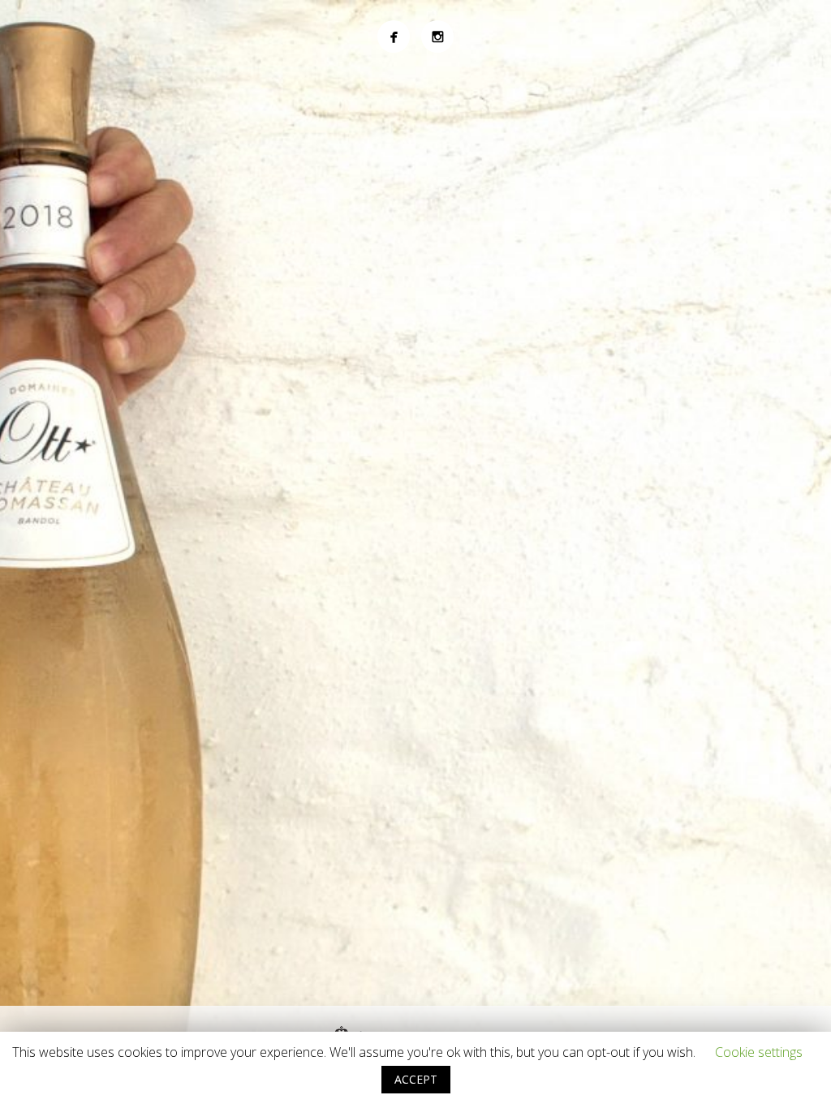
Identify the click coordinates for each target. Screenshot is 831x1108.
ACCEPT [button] (415, 1079)
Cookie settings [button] (759, 1052)
